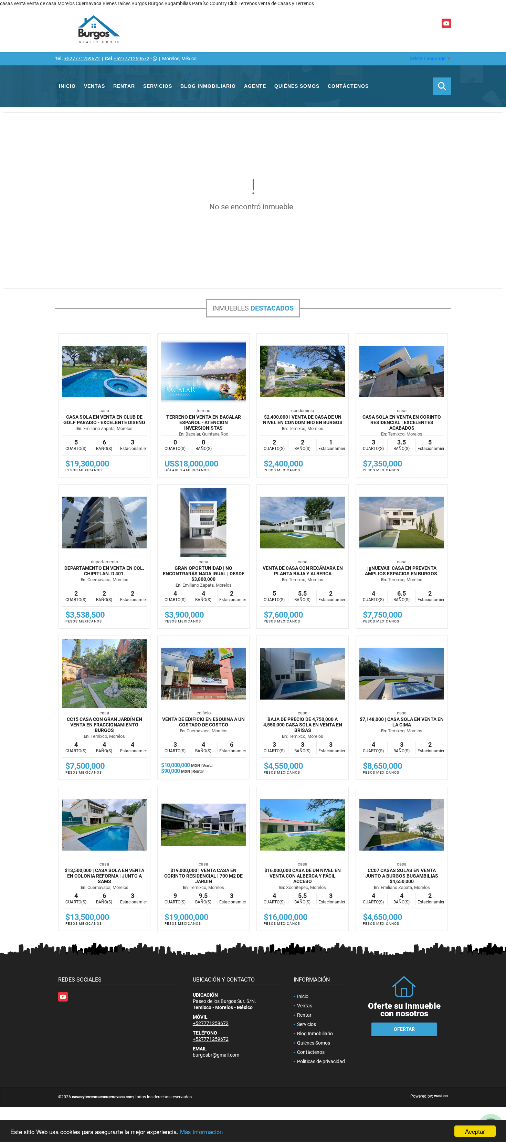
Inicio (67, 86)
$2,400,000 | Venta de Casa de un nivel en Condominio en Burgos (302, 419)
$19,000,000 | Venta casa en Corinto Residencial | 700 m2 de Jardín (203, 876)
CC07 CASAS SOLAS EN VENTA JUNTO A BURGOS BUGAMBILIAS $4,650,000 (401, 876)
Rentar (124, 86)
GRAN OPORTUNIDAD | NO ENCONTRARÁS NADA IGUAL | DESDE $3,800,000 (203, 573)
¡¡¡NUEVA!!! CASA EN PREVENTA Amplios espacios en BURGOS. (402, 570)
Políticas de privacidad (321, 1061)
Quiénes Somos (296, 86)
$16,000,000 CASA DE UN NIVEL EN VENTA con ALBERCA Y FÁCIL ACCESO (302, 876)
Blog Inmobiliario (208, 86)
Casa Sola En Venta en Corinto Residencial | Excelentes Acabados (401, 422)
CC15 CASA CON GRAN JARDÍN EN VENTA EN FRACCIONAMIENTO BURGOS (104, 724)
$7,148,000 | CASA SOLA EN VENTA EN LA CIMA (402, 721)
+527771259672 (82, 58)
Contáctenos (348, 86)
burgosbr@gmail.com (216, 1055)
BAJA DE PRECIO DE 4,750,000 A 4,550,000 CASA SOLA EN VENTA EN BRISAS (302, 724)
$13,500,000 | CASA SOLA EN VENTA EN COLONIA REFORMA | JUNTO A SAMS (104, 876)
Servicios (157, 86)
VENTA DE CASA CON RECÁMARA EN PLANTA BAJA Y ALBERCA (303, 570)
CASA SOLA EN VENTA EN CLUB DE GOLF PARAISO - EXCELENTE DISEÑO (104, 419)
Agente (255, 86)
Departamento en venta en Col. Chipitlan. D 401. (104, 570)
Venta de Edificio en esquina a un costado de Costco (203, 721)
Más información (201, 1131)
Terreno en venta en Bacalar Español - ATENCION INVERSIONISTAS (203, 422)
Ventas (94, 86)
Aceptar (475, 1131)
